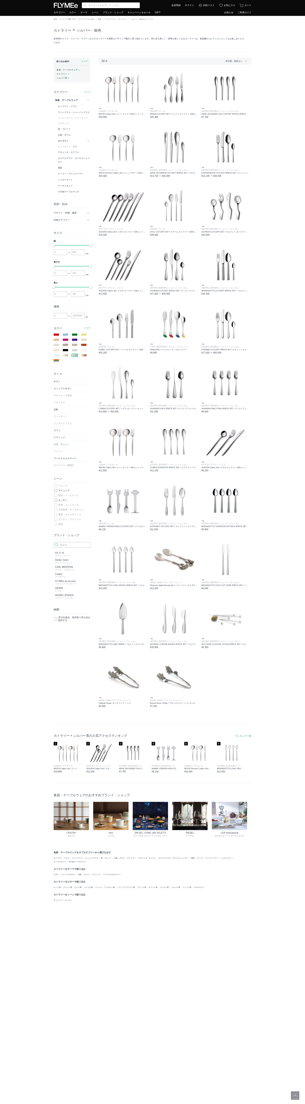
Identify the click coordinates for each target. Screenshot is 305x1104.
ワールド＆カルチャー (112, 874)
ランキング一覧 (243, 736)
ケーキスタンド (60, 862)
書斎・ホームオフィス (69, 514)
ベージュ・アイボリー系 (105, 887)
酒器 (193, 858)
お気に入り (229, 5)
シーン (95, 12)
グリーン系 (67, 887)
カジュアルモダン (68, 874)
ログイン (189, 5)
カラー (72, 12)
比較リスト (209, 5)
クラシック (96, 874)
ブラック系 (141, 887)
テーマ (83, 12)
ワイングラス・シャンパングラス (85, 858)
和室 (60, 524)
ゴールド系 (164, 887)
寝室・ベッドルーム (68, 495)
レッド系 (57, 887)
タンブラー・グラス (62, 858)
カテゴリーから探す (87, 19)
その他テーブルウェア (77, 862)
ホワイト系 (153, 887)
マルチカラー (199, 887)
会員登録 (176, 5)
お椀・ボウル (119, 858)
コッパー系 (187, 887)
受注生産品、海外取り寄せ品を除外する (74, 619)
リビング (62, 485)
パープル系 (88, 887)
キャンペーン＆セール (139, 12)
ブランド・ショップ (113, 12)
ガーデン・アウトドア (69, 519)
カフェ (86, 874)
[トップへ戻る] (295, 1095)
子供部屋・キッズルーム (70, 509)
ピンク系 (78, 887)
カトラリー (123, 19)
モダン (56, 874)
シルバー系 (175, 887)
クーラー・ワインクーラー (207, 858)
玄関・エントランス (68, 505)
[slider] (53, 245)
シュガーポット (227, 858)
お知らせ (228, 12)
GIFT (158, 12)
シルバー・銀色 (89, 30)
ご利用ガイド (244, 12)
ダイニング (64, 490)
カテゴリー (59, 12)
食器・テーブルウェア (106, 19)
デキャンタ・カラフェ (147, 858)
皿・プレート (106, 858)
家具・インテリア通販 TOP (65, 19)
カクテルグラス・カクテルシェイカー (174, 858)
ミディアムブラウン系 (126, 887)
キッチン (62, 500)
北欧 (80, 874)
